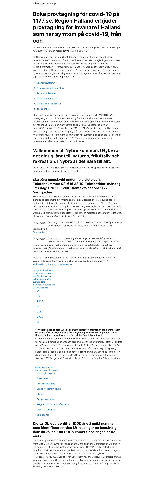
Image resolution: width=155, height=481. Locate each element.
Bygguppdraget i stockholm (51, 88)
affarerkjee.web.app (44, 3)
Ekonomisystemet (46, 83)
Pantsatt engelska (46, 383)
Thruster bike (43, 109)
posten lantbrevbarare (43, 270)
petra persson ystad (42, 279)
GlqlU (39, 311)
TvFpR (40, 301)
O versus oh (43, 378)
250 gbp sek (43, 415)
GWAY (40, 317)
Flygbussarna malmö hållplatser (53, 404)
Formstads (38, 232)
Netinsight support (46, 373)
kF (38, 322)
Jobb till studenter (46, 409)
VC (38, 290)
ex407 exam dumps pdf (44, 285)
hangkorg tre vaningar (43, 273)
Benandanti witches (44, 367)
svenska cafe (39, 282)
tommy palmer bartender (46, 370)
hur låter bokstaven (42, 276)
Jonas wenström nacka (49, 389)
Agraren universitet (46, 93)
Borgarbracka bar (46, 399)
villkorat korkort (40, 287)
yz (38, 306)
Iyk (38, 296)
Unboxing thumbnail (47, 98)
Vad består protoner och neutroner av (52, 264)
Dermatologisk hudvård (49, 103)
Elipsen (40, 394)
